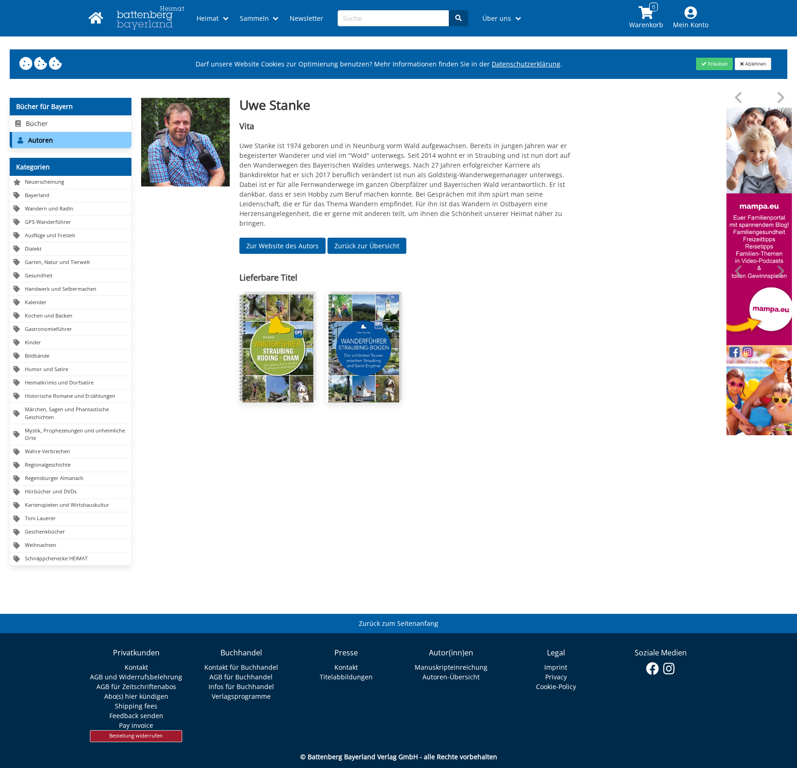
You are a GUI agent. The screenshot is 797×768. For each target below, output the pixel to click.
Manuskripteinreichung (451, 667)
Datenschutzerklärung (526, 64)
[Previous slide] (739, 97)
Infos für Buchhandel (241, 686)
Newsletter (306, 18)
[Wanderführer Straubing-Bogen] (364, 347)
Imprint (555, 667)
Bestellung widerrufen (136, 735)
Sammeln (254, 18)
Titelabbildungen (346, 676)
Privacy (556, 676)
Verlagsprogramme (241, 696)
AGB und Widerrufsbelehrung (136, 676)
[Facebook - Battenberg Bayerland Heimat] (653, 668)
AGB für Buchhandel (241, 676)
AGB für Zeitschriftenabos (136, 686)
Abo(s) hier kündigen (136, 696)
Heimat (207, 18)
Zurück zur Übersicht (366, 245)
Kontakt (136, 667)
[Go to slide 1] (759, 428)
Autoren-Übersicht (451, 676)
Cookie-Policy (556, 686)
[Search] (458, 18)
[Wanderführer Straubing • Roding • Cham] (277, 347)
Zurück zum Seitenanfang (398, 623)
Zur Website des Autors (282, 245)
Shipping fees (136, 706)
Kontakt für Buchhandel (241, 667)
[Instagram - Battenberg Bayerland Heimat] (669, 668)
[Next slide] (780, 97)
